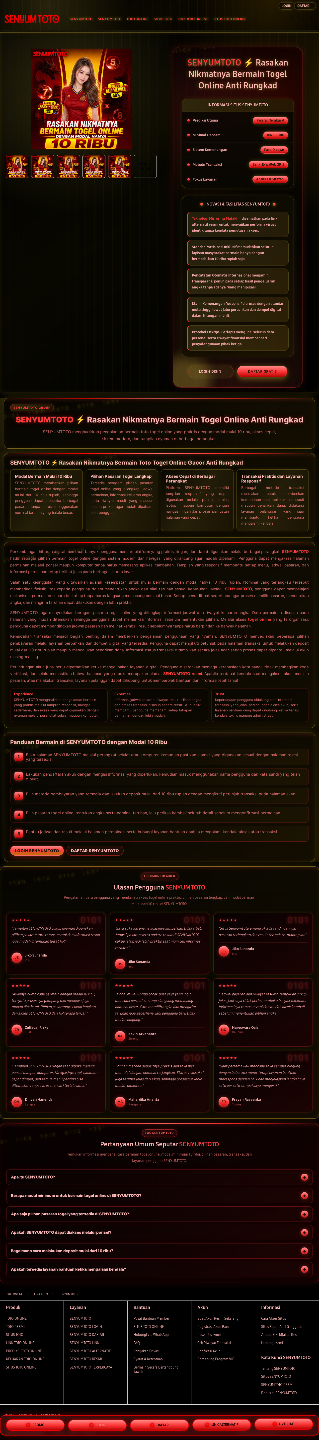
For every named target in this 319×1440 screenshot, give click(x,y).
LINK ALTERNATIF (224, 1425)
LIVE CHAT (287, 1425)
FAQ (137, 1343)
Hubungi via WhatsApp (151, 1335)
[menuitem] (81, 19)
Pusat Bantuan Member (151, 1318)
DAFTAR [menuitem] (303, 6)
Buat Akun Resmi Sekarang (218, 1318)
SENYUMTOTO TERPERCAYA (91, 1367)
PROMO (38, 1424)
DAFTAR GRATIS (262, 371)
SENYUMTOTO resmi (182, 673)
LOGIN (101, 1424)
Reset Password (209, 1335)
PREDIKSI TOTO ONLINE (24, 1351)
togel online (259, 619)
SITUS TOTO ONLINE (21, 1367)
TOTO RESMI (15, 1327)
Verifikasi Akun (209, 1351)
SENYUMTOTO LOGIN (86, 1327)
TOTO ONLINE (16, 1318)
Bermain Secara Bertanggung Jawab (156, 1369)
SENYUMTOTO (295, 551)
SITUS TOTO (14, 1335)
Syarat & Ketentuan (148, 1359)
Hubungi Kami (272, 1343)
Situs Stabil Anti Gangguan (281, 1327)
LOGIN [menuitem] (287, 6)
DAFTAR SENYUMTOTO (95, 850)
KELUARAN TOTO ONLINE (25, 1359)
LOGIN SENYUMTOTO (37, 850)
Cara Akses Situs (273, 1318)
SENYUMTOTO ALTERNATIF (90, 1351)
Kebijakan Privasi (147, 1351)
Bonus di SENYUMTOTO (279, 1393)
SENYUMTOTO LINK (84, 1343)
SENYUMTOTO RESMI (86, 1359)
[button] (301, 18)
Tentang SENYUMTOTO (278, 1369)
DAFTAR (163, 1425)
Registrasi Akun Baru (213, 1327)
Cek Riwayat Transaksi (214, 1343)
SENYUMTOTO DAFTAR (87, 1335)
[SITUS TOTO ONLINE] (31, 18)
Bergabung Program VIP (215, 1359)
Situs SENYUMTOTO (276, 1376)
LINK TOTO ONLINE (20, 1343)
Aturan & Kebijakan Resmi (281, 1335)
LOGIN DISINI (211, 371)
